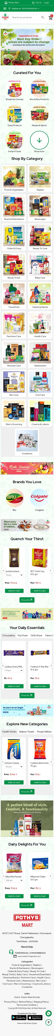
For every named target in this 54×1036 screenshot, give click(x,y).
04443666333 (38, 953)
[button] (3, 571)
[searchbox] (27, 17)
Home (17, 997)
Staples (36, 965)
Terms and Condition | (27, 1005)
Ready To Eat (8, 974)
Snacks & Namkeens (19, 968)
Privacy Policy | (11, 1001)
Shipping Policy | (41, 1001)
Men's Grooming (22, 983)
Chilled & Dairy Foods (18, 971)
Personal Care (13, 980)
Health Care (43, 977)
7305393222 (21, 953)
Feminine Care (28, 977)
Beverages (37, 968)
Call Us (38, 2)
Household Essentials (39, 974)
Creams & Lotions (41, 983)
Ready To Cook (37, 971)
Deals (24, 997)
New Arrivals (34, 997)
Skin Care (40, 980)
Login (46, 2)
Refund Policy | (26, 1001)
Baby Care (22, 974)
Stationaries (28, 980)
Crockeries (27, 987)
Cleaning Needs (11, 977)
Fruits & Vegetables (21, 965)
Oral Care (7, 983)
